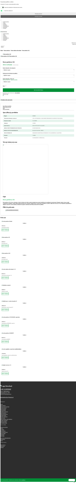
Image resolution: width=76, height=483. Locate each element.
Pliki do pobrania (6, 109)
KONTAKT (4, 28)
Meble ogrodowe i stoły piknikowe (6, 419)
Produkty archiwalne (3, 420)
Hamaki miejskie (3, 415)
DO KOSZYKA (38, 90)
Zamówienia (2, 446)
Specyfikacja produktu (7, 106)
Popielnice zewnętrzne (4, 411)
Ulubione (2, 447)
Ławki (1, 404)
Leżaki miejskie (3, 410)
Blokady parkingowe (3, 416)
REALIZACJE (2, 431)
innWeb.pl (23, 480)
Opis (4, 108)
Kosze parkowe (7, 50)
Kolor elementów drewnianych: (9, 68)
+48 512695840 (5, 389)
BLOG (1, 440)
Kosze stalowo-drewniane (16, 50)
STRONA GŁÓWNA (6, 21)
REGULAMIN (2, 433)
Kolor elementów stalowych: (8, 78)
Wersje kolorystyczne (7, 107)
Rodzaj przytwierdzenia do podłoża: (10, 73)
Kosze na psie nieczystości (4, 406)
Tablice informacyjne (4, 414)
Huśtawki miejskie (3, 421)
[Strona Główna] (3, 31)
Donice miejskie (3, 409)
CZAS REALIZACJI (4, 432)
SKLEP (4, 34)
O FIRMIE (2, 429)
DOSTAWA (2, 436)
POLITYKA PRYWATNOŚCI (5, 438)
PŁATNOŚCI (2, 439)
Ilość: (4, 86)
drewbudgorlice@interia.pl (6, 397)
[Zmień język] (74, 481)
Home (1, 50)
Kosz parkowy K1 (26, 50)
